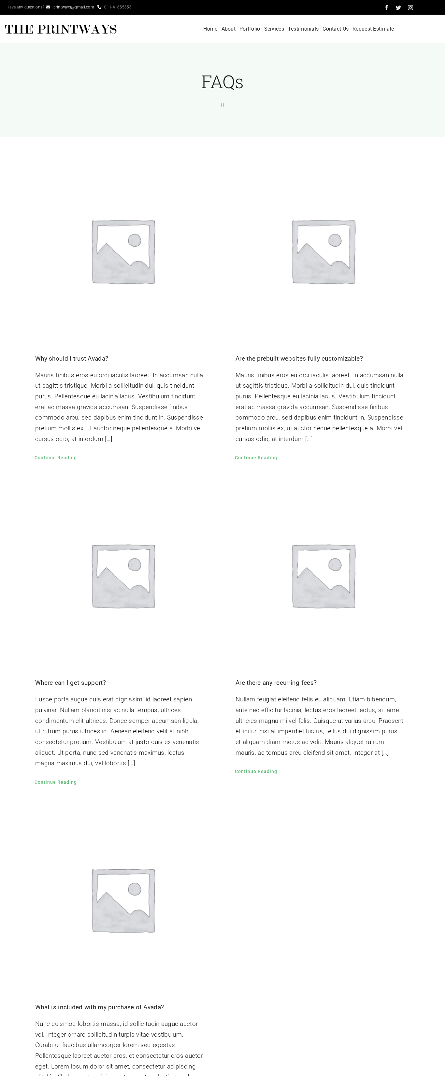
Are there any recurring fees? (276, 682)
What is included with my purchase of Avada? (99, 1007)
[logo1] (61, 26)
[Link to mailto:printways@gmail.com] (48, 7)
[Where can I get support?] (122, 574)
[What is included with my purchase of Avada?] (122, 899)
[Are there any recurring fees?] (322, 574)
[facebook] (386, 7)
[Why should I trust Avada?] (122, 250)
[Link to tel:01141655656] (99, 7)
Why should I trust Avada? (71, 358)
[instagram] (410, 7)
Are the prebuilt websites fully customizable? (299, 358)
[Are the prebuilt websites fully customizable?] (322, 250)
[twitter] (398, 7)
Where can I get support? (70, 682)
